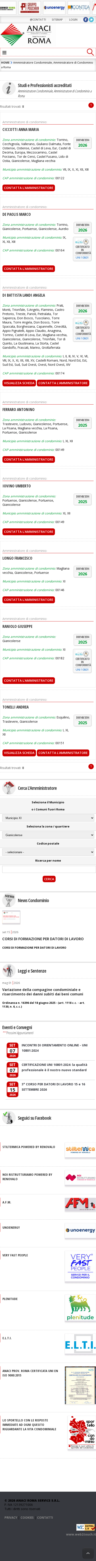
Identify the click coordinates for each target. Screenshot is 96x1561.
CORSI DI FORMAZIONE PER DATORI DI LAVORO (43, 938)
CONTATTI (45, 1517)
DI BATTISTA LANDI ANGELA (23, 295)
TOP (88, 1553)
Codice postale (48, 843)
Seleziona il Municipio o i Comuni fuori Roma (48, 805)
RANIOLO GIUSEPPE (17, 626)
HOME (5, 62)
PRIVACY (10, 1517)
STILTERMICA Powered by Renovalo (28, 1146)
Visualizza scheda (19, 383)
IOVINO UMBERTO (16, 486)
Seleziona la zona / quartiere (48, 826)
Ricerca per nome (48, 860)
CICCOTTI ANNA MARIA (20, 129)
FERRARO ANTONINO (18, 409)
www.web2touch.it (81, 1534)
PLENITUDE (10, 1298)
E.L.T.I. (7, 1338)
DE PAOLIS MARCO (16, 214)
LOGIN (73, 19)
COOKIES (27, 1517)
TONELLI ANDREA (15, 707)
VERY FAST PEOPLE (15, 1255)
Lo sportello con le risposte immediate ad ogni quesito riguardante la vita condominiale (29, 1424)
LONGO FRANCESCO (17, 558)
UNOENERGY (11, 1227)
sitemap (57, 19)
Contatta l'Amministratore (28, 188)
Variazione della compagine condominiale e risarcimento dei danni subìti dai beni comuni (42, 992)
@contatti (38, 19)
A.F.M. (6, 1202)
